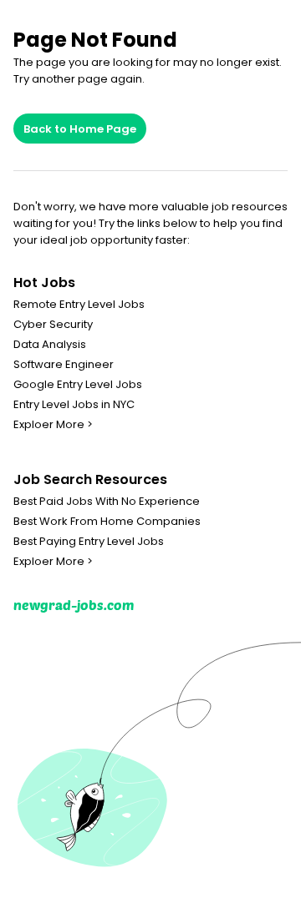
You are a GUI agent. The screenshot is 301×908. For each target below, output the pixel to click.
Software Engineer (63, 364)
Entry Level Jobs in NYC (74, 404)
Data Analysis (49, 344)
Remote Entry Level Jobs (79, 304)
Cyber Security (53, 324)
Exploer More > (53, 424)
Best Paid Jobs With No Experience (106, 501)
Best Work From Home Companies (107, 521)
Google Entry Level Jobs (77, 384)
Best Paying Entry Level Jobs (88, 541)
